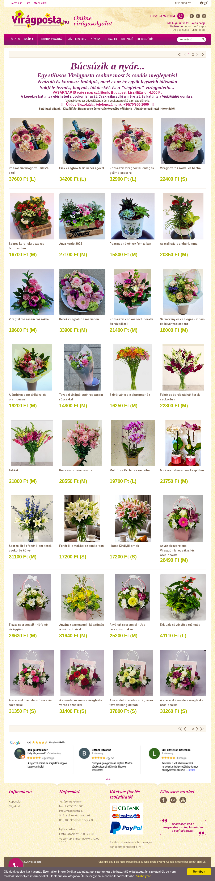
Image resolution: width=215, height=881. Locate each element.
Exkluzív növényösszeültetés (180, 624)
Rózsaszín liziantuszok (75, 470)
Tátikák (13, 470)
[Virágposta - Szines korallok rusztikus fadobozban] (32, 216)
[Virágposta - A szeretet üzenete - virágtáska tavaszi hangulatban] (133, 673)
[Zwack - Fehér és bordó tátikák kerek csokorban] (183, 367)
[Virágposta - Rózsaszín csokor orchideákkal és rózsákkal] (133, 292)
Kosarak (111, 39)
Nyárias (29, 39)
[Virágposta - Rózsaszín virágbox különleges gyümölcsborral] (133, 141)
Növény (96, 39)
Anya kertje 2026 (70, 243)
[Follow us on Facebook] (192, 17)
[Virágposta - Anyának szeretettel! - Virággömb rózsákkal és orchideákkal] (183, 518)
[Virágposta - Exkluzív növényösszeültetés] (183, 597)
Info (28, 3)
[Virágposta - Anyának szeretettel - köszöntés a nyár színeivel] (82, 597)
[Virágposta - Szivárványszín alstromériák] (133, 367)
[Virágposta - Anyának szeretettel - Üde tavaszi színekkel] (133, 597)
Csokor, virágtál (51, 39)
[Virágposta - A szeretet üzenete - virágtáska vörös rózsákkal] (82, 673)
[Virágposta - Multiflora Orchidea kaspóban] (133, 443)
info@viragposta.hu (71, 810)
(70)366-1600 (75, 806)
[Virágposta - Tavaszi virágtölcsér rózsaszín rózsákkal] (82, 367)
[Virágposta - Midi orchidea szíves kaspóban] (183, 443)
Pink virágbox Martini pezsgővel (81, 168)
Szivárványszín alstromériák (130, 394)
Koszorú (127, 39)
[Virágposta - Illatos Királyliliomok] (133, 518)
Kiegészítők (145, 39)
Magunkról (40, 3)
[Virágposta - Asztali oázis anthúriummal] (183, 216)
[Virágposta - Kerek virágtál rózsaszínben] (82, 292)
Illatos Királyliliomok (124, 545)
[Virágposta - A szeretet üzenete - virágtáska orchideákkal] (183, 673)
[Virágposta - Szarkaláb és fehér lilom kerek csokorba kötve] (32, 518)
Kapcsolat (16, 3)
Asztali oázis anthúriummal (179, 243)
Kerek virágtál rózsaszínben (79, 319)
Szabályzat (143, 876)
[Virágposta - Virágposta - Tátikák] (32, 443)
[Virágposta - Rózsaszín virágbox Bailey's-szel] (32, 141)
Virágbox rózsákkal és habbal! (181, 168)
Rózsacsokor (77, 39)
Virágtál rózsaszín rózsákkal (29, 319)
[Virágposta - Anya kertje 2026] (82, 216)
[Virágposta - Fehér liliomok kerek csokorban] (82, 518)
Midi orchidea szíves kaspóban (182, 470)
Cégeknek (15, 806)
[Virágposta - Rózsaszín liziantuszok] (82, 443)
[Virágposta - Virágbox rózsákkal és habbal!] (183, 141)
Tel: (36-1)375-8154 (70, 801)
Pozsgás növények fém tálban (131, 243)
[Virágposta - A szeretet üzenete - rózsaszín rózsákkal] (32, 673)
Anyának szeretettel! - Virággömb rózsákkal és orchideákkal (177, 550)
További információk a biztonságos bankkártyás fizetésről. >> (131, 844)
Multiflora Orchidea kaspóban (130, 470)
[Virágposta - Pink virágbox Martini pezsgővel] (82, 141)
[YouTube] (204, 17)
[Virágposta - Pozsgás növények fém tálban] (133, 216)
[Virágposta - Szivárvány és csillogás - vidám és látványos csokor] (183, 292)
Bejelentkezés (183, 3)
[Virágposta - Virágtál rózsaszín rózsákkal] (32, 292)
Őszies (15, 39)
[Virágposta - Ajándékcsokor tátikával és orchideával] (32, 367)
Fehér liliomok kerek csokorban (81, 545)
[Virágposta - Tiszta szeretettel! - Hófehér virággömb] (32, 597)
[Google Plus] (198, 17)
